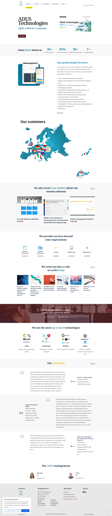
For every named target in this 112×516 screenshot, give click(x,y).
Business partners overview (70, 499)
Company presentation (69, 494)
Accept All (25, 510)
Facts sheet (66, 492)
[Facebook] (84, 492)
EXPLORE (22, 36)
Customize (8, 510)
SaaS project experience (70, 496)
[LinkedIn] (86, 492)
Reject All (17, 510)
